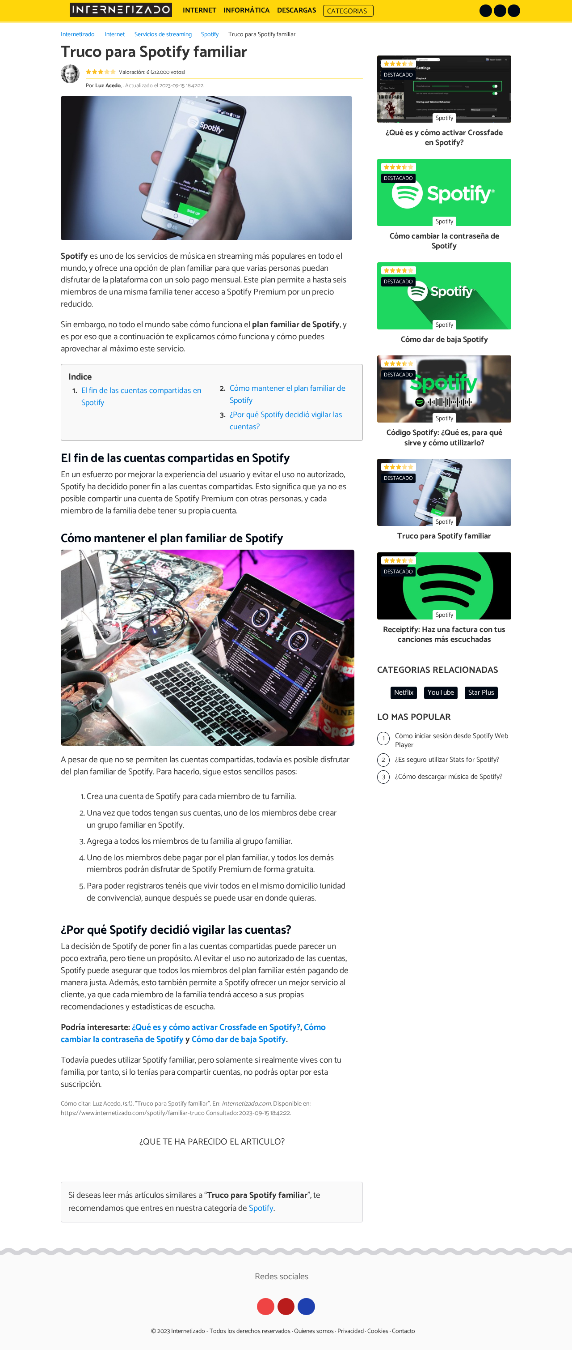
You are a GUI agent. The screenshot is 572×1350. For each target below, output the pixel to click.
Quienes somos (314, 1331)
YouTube (441, 693)
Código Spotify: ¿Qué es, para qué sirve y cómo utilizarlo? (444, 438)
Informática (246, 10)
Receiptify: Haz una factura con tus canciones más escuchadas (444, 635)
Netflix (403, 693)
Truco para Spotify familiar (444, 536)
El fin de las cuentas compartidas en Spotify (141, 397)
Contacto (403, 1331)
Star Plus (481, 693)
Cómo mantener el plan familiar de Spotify (287, 395)
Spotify (210, 35)
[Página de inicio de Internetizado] (121, 10)
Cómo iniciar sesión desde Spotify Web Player (451, 741)
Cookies (377, 1331)
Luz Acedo (108, 85)
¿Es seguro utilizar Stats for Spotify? (447, 760)
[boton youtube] (514, 10)
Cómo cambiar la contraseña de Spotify (444, 241)
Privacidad (350, 1331)
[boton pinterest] (485, 10)
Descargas (296, 10)
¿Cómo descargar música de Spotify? (449, 777)
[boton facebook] (500, 10)
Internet (115, 35)
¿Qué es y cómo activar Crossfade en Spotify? (216, 1027)
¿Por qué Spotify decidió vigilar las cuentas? (286, 421)
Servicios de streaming (163, 35)
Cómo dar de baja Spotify (239, 1040)
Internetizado (78, 35)
